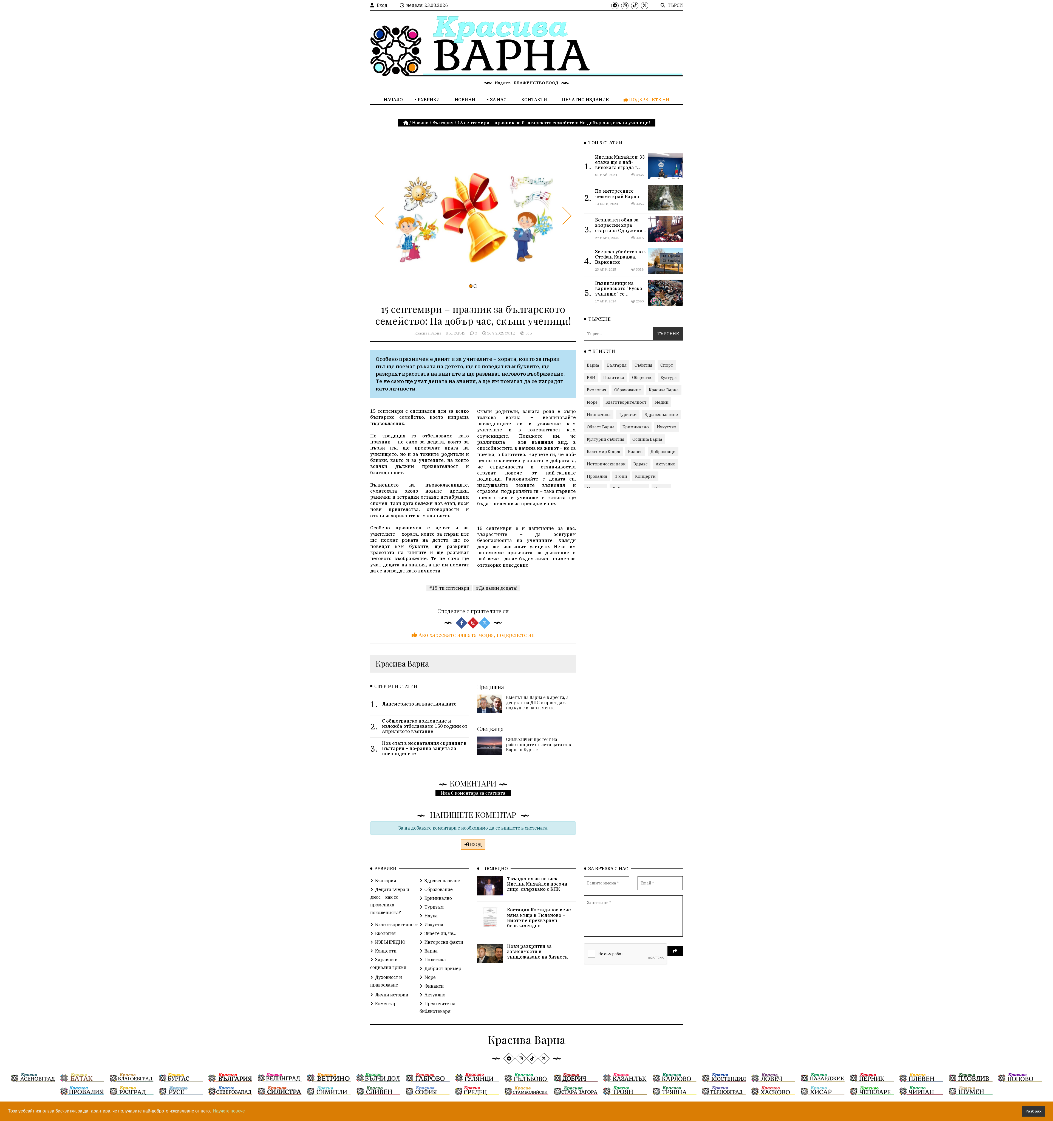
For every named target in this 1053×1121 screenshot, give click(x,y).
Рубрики (429, 99)
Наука (431, 915)
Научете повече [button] (229, 1111)
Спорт (666, 365)
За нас (498, 99)
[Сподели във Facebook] (461, 623)
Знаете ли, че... (440, 933)
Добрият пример (442, 968)
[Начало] (406, 122)
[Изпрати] (675, 951)
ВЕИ (591, 377)
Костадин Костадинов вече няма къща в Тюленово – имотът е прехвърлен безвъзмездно (539, 917)
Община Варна (647, 439)
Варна (593, 365)
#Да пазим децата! (496, 588)
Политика (613, 377)
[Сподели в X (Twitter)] (484, 623)
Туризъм (628, 414)
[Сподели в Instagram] (473, 623)
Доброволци (663, 451)
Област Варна (601, 426)
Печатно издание (585, 99)
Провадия (597, 476)
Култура (669, 377)
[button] (470, 286)
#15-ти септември (449, 588)
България (443, 122)
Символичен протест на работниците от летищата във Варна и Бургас (538, 744)
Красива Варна (427, 333)
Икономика (599, 414)
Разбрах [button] (1033, 1111)
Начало (393, 99)
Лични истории (391, 995)
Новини (465, 99)
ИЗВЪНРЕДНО (390, 942)
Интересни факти (443, 942)
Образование (627, 389)
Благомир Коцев (603, 451)
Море (592, 402)
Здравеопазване (661, 414)
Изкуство (666, 426)
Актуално (665, 464)
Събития (643, 365)
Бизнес (635, 451)
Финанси (434, 986)
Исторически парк (606, 464)
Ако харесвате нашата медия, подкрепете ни (476, 634)
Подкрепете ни (648, 99)
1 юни (621, 476)
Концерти (645, 476)
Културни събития (605, 439)
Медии (662, 402)
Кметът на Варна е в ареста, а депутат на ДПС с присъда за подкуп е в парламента (537, 702)
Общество (642, 377)
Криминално (635, 426)
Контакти (534, 99)
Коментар (386, 1003)
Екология (596, 389)
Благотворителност (626, 402)
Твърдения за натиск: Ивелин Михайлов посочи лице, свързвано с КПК (537, 884)
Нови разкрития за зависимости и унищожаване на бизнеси (537, 951)
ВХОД (475, 844)
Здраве (640, 464)
